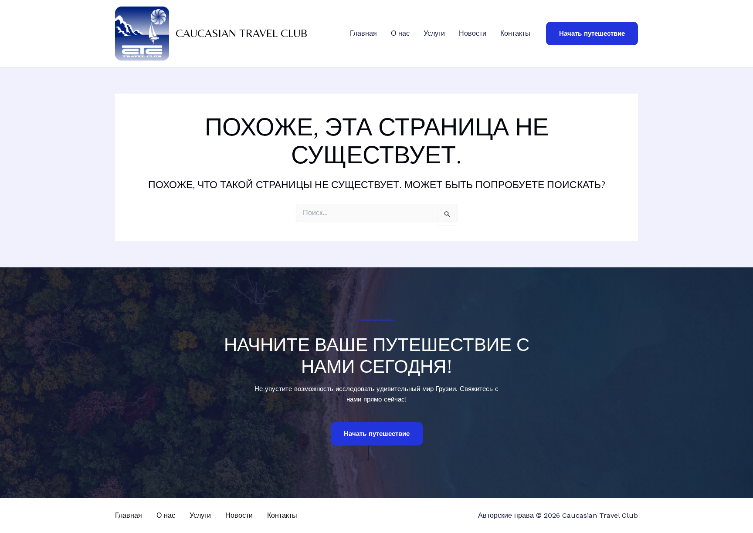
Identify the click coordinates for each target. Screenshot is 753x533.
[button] (592, 34)
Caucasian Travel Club (242, 33)
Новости (472, 33)
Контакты (515, 33)
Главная (363, 33)
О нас (400, 33)
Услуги (434, 33)
